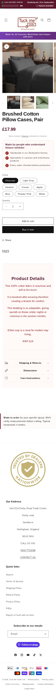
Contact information (45, 684)
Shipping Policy (14, 588)
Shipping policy (28, 684)
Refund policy (33, 679)
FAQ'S (5, 251)
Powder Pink (24, 194)
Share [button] (8, 240)
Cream (25, 187)
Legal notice (29, 688)
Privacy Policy (13, 601)
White (42, 194)
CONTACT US (28, 557)
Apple (40, 187)
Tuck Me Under (15, 679)
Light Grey (28, 180)
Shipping (25, 136)
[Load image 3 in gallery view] (42, 102)
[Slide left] (3, 103)
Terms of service (12, 684)
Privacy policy (48, 679)
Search (9, 574)
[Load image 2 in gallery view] (28, 102)
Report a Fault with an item (20, 615)
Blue (7, 194)
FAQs (8, 608)
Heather (9, 187)
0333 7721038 (28, 550)
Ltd (23, 679)
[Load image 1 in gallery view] (13, 102)
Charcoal (10, 180)
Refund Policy (13, 595)
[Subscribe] (45, 634)
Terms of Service (14, 581)
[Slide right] (52, 103)
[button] (6, 20)
